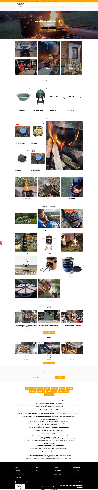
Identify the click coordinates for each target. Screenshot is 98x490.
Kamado (61, 388)
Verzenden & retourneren (19, 473)
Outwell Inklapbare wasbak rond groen (20, 110)
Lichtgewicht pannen (51, 391)
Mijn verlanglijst (37, 471)
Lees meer (26, 328)
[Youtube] (81, 482)
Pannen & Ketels (19, 8)
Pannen (44, 27)
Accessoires (26, 8)
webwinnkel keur (55, 489)
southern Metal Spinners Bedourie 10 (35, 170)
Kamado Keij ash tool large (53, 110)
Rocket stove (40, 391)
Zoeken (63, 5)
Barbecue (50, 8)
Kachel (47, 388)
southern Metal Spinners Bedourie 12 (20, 143)
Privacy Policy (17, 470)
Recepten (77, 8)
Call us (19, 481)
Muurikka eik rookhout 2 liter (34, 143)
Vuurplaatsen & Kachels (35, 8)
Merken (68, 8)
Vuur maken (69, 388)
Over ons (16, 467)
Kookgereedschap (49, 394)
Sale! (65, 8)
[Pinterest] (79, 482)
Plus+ (55, 486)
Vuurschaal (52, 27)
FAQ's (16, 474)
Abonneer (60, 377)
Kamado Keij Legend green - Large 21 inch (38, 110)
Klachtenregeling (18, 477)
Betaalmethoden (18, 471)
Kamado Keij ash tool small (70, 110)
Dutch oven (54, 388)
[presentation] (16, 97)
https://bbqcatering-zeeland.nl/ (56, 430)
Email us (27, 481)
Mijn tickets (36, 470)
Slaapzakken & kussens (37, 388)
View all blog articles (49, 332)
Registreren (36, 467)
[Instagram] (77, 482)
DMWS (53, 486)
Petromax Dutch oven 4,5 (18, 170)
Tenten (27, 388)
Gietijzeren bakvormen (63, 391)
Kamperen (44, 8)
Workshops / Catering (57, 8)
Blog (72, 8)
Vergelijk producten (38, 473)
